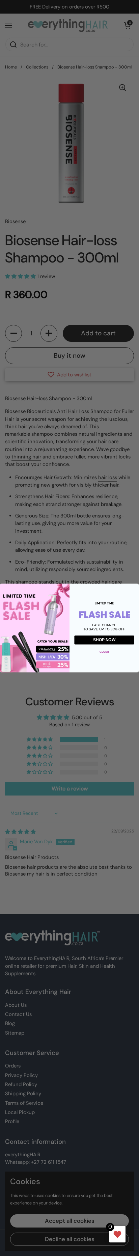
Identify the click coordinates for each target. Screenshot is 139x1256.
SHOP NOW (104, 639)
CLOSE (104, 651)
